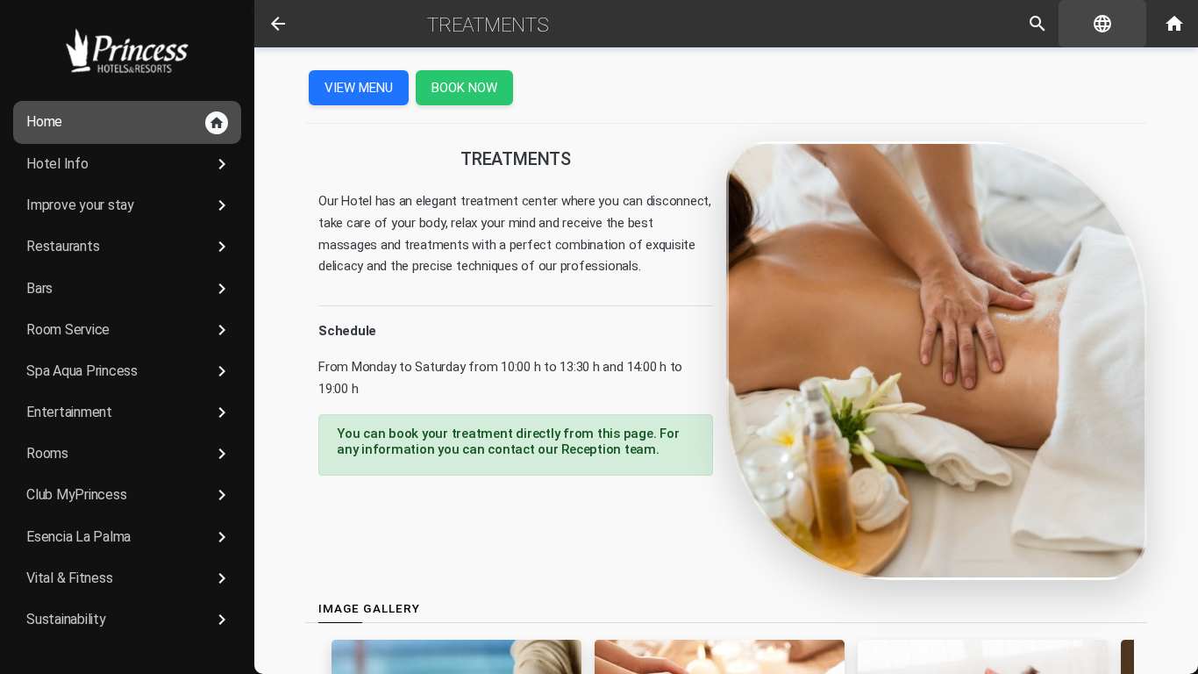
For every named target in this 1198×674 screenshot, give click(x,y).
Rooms (129, 453)
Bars (129, 288)
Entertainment (129, 412)
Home (125, 122)
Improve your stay (129, 205)
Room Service (129, 330)
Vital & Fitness (129, 578)
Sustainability (129, 619)
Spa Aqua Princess (129, 371)
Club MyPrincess (129, 495)
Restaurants (129, 246)
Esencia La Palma (129, 537)
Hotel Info (129, 164)
